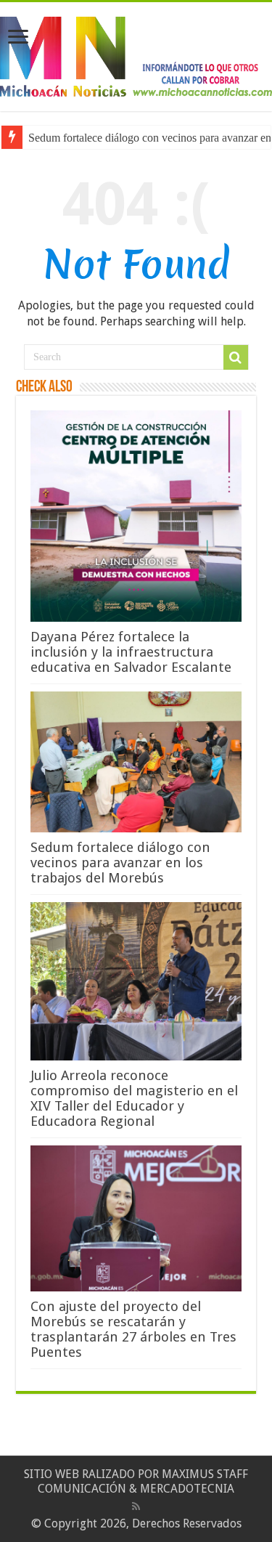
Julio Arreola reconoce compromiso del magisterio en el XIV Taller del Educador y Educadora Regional (134, 1098)
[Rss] (136, 1506)
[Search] (235, 357)
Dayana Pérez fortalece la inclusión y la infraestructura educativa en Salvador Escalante (130, 652)
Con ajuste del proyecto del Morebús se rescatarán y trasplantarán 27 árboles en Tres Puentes (133, 1329)
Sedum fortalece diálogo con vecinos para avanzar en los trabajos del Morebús (120, 862)
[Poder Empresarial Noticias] (136, 53)
